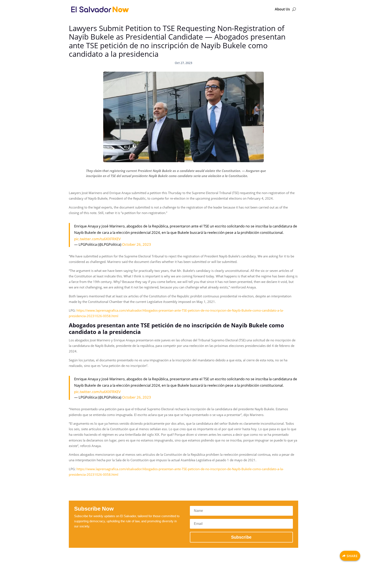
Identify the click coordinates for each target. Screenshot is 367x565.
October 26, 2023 (136, 244)
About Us (282, 9)
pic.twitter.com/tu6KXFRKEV (97, 238)
